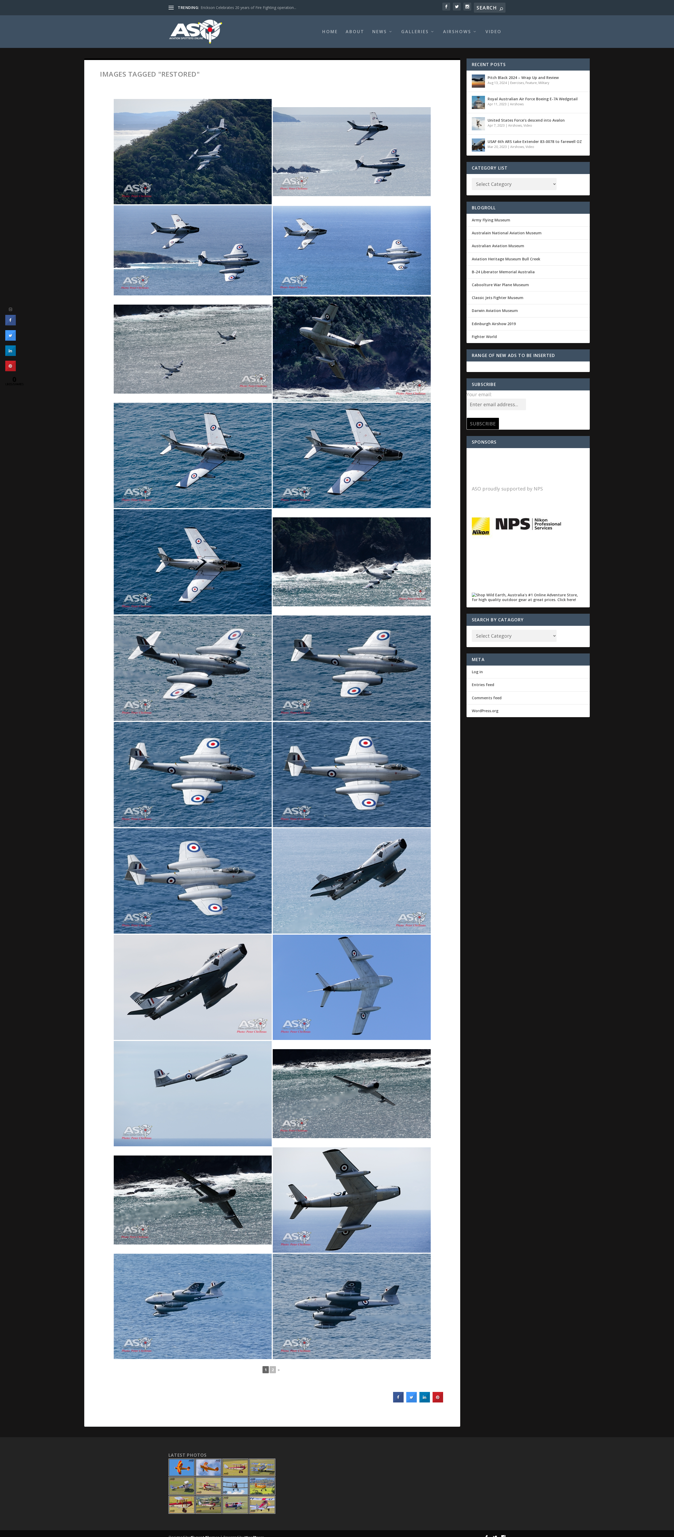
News (379, 31)
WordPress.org (485, 710)
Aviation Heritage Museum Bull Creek (506, 258)
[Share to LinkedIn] (424, 1401)
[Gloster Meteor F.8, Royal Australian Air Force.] (352, 561)
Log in (477, 671)
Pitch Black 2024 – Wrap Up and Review (523, 77)
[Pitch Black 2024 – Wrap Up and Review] (478, 81)
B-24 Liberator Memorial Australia (503, 271)
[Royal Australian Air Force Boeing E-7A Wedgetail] (478, 102)
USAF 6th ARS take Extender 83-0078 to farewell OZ (535, 141)
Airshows (457, 31)
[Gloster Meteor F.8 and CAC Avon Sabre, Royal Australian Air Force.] (193, 151)
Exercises (517, 83)
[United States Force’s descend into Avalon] (478, 123)
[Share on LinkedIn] (10, 354)
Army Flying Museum (491, 219)
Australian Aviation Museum (498, 245)
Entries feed (483, 684)
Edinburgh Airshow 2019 (494, 323)
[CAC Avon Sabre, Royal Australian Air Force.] (352, 349)
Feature (531, 83)
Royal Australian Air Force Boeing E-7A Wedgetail (533, 98)
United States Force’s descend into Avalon (526, 120)
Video (493, 31)
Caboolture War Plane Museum (500, 284)
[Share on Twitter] (411, 1401)
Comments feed (487, 697)
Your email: (479, 394)
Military (543, 83)
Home (330, 31)
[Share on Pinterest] (438, 1401)
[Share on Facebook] (398, 1401)
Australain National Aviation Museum (507, 232)
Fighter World (484, 336)
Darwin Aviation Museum (495, 310)
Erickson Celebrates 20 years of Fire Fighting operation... (248, 7)
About (355, 31)
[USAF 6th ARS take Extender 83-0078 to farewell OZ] (478, 145)
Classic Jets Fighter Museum (497, 297)
